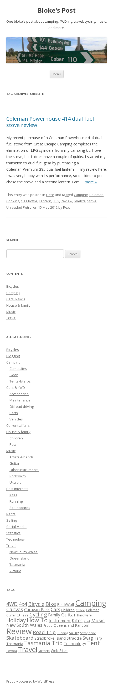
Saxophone (88, 633)
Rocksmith (17, 476)
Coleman (96, 194)
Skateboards (19, 507)
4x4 (23, 603)
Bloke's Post (57, 10)
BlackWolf (65, 604)
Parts (13, 412)
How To (37, 620)
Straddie (74, 638)
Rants (11, 514)
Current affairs (18, 425)
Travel (11, 318)
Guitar (14, 463)
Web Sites (59, 650)
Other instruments (24, 469)
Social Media (16, 526)
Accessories (19, 393)
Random (82, 625)
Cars (55, 609)
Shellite (80, 201)
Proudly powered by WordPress (30, 681)
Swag (88, 638)
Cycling (38, 614)
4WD (12, 603)
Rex (66, 207)
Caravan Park (37, 609)
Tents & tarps (20, 381)
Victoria (15, 571)
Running (16, 501)
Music (11, 311)
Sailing (11, 520)
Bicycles (12, 286)
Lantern (45, 201)
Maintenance (19, 400)
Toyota (11, 651)
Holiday (16, 620)
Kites (13, 495)
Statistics (13, 533)
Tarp (98, 638)
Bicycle (36, 603)
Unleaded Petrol (19, 207)
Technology (15, 539)
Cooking (12, 201)
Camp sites (18, 368)
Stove (91, 201)
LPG (56, 201)
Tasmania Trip (43, 643)
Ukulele (15, 482)
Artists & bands (21, 457)
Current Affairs (17, 615)
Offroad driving (21, 406)
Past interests (17, 488)
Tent (93, 643)
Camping (81, 194)
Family (54, 615)
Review (66, 201)
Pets (13, 444)
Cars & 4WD (15, 299)
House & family (18, 305)
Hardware (84, 615)
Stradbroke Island (50, 638)
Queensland (19, 558)
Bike (50, 603)
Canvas (14, 609)
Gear (50, 194)
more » (91, 181)
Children (16, 438)
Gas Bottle (29, 201)
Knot (87, 621)
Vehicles (16, 419)
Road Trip (44, 632)
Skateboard (19, 637)
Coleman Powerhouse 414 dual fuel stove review (50, 122)
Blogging (13, 356)
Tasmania (17, 564)
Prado (48, 625)
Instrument (60, 621)
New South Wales (23, 552)
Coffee (80, 610)
